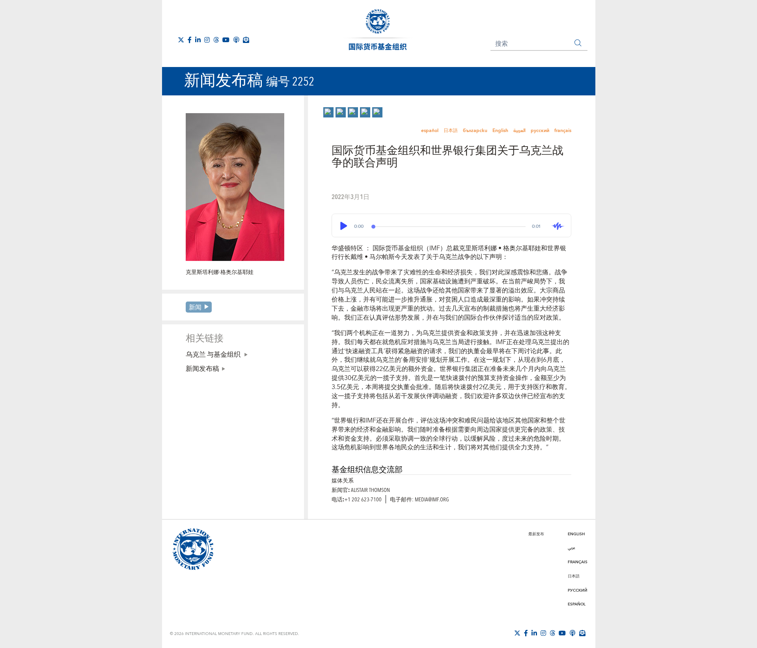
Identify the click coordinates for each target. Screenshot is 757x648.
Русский (577, 590)
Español (576, 604)
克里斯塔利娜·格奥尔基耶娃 (220, 272)
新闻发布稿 (202, 368)
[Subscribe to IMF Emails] (246, 40)
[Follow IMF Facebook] (190, 40)
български (475, 131)
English (500, 131)
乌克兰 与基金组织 (214, 354)
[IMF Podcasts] (236, 40)
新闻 (195, 307)
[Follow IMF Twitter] (181, 40)
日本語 (451, 131)
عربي (571, 547)
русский (540, 131)
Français (577, 562)
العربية (519, 131)
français (562, 131)
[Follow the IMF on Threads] (216, 40)
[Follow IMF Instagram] (207, 40)
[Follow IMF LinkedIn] (198, 40)
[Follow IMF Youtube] (225, 40)
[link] (328, 112)
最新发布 (536, 534)
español (429, 131)
